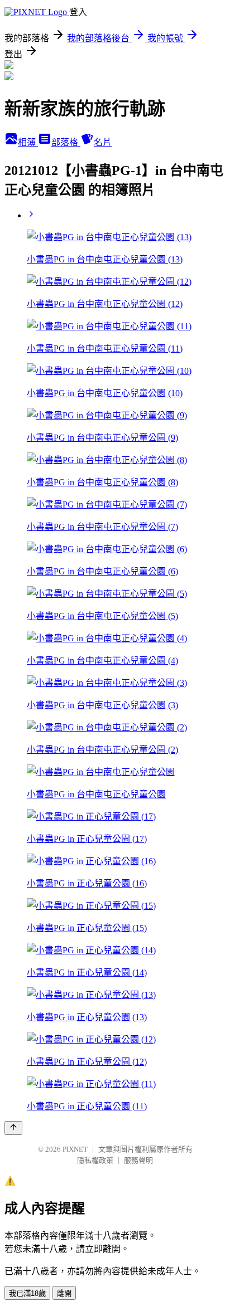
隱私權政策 (95, 1160)
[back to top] (13, 1128)
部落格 (65, 142)
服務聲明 (138, 1160)
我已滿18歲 (27, 1293)
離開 (64, 1293)
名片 (103, 142)
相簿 (28, 142)
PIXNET (75, 1149)
